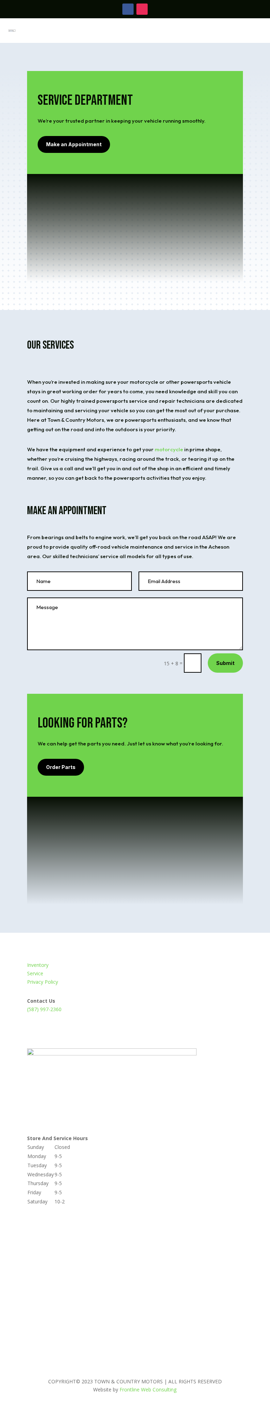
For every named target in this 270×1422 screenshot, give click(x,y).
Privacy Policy (42, 981)
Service (35, 973)
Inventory (38, 965)
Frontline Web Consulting (148, 1389)
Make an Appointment (74, 144)
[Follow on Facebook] (128, 9)
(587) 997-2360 (44, 1009)
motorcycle (169, 449)
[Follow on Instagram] (142, 9)
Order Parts (61, 767)
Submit (225, 663)
